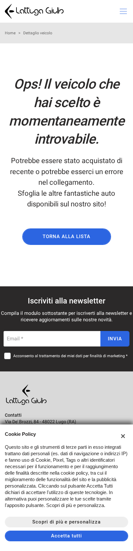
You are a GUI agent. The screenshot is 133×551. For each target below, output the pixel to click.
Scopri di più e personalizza (66, 522)
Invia (115, 339)
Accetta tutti (66, 536)
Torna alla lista (66, 236)
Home (10, 33)
